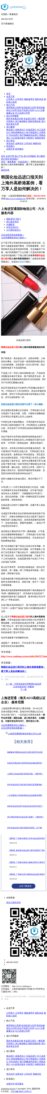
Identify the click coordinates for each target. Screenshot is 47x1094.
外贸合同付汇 (12, 227)
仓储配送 (10, 224)
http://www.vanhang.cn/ (16, 198)
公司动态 (28, 143)
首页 (8, 94)
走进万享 (10, 96)
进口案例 (10, 127)
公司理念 (19, 99)
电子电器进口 (32, 132)
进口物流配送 (21, 121)
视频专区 (37, 143)
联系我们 (10, 146)
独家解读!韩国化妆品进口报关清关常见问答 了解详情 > (26, 752)
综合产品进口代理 (25, 110)
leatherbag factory (8, 1089)
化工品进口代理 (22, 113)
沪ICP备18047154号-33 (21, 1091)
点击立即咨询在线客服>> (12, 235)
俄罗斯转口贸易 (13, 107)
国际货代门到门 (13, 219)
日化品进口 (14, 135)
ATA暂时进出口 (13, 230)
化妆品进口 (31, 130)
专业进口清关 (30, 118)
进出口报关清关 (13, 902)
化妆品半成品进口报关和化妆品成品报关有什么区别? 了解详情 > (26, 763)
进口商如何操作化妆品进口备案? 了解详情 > (25, 817)
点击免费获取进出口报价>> (13, 238)
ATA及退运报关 (18, 138)
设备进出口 (20, 130)
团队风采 (39, 99)
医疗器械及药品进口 (29, 135)
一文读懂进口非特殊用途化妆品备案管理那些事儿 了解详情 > (26, 795)
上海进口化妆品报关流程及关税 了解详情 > (25, 774)
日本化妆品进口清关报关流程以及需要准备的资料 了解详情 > (26, 785)
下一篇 (23, 689)
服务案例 (11, 162)
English (36, 27)
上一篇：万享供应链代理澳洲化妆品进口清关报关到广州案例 (23, 685)
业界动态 (19, 143)
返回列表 (5, 170)
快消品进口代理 (28, 107)
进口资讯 (10, 141)
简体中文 (26, 28)
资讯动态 (10, 143)
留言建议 (19, 149)
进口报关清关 (12, 222)
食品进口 (10, 130)
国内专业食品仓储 (14, 118)
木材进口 (30, 138)
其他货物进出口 (18, 132)
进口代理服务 (12, 116)
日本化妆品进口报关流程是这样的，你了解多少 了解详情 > (26, 828)
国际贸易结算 (34, 121)
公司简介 (10, 99)
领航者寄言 (29, 99)
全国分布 (10, 149)
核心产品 (10, 105)
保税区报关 (40, 138)
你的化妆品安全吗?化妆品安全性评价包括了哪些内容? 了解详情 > (26, 806)
